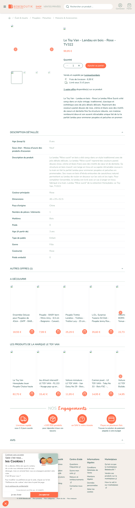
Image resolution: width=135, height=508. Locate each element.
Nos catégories (49, 498)
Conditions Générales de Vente (92, 470)
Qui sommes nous (57, 465)
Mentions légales (91, 477)
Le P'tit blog (57, 483)
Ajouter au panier (96, 65)
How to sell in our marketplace (111, 483)
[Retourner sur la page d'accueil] (20, 6)
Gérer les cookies (91, 490)
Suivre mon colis (74, 472)
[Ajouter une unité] (79, 65)
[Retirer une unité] (67, 65)
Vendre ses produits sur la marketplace (111, 476)
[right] (52, 49)
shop (39, 6)
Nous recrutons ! (58, 478)
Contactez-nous (76, 486)
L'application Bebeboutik (57, 472)
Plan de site (61, 498)
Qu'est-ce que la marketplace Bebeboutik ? (111, 467)
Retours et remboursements (76, 478)
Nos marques (72, 498)
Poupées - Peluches (41, 18)
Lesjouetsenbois (92, 75)
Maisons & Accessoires (66, 18)
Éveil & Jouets (21, 18)
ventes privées (52, 6)
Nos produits (37, 498)
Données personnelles (92, 484)
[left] (15, 49)
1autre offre (70, 89)
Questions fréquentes (74, 465)
